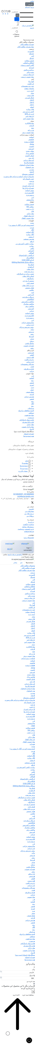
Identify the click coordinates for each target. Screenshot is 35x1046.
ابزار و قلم (30, 350)
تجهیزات (31, 220)
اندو (33, 79)
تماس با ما (30, 457)
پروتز (32, 121)
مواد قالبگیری (29, 123)
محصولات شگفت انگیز (26, 42)
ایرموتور (31, 237)
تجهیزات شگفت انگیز (27, 44)
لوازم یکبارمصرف (28, 422)
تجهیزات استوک (29, 434)
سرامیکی (31, 408)
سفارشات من (29, 511)
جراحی (31, 311)
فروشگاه (31, 441)
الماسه (31, 378)
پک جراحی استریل (28, 186)
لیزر (32, 197)
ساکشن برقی (29, 306)
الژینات (31, 125)
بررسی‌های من (29, 514)
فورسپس (31, 353)
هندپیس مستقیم (29, 239)
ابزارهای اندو (30, 116)
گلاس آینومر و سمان (27, 65)
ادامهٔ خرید (16, 995)
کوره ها (31, 336)
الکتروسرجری (29, 193)
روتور (32, 334)
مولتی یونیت (30, 151)
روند (32, 380)
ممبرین (31, 170)
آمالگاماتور (30, 299)
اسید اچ (31, 68)
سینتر (32, 339)
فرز (32, 376)
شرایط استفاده (29, 531)
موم (32, 128)
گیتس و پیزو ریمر (28, 112)
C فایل (32, 105)
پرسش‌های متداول (28, 527)
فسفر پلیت (30, 283)
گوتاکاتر (31, 253)
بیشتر (15, 562)
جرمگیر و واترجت (28, 297)
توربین (32, 227)
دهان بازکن (30, 214)
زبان (33, 969)
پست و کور (30, 72)
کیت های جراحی (28, 160)
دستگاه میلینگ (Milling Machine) (23, 262)
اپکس (32, 248)
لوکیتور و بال (30, 153)
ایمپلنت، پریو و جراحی (27, 135)
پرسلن (32, 341)
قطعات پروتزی (29, 142)
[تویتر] (32, 502)
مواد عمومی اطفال (27, 218)
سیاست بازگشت (28, 524)
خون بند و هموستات (27, 86)
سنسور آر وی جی (28, 281)
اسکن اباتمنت (29, 156)
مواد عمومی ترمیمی (27, 77)
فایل (32, 211)
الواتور (32, 355)
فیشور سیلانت (29, 61)
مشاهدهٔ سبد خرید (28, 995)
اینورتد (32, 385)
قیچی (32, 367)
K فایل (32, 100)
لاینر (32, 56)
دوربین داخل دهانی (28, 285)
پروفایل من (30, 516)
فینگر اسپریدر (29, 98)
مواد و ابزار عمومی (28, 427)
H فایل (31, 102)
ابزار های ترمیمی (28, 74)
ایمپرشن (31, 149)
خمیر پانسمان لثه (28, 179)
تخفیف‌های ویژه (29, 538)
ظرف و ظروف (29, 369)
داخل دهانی (30, 269)
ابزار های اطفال (29, 216)
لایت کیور (31, 295)
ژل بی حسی (30, 209)
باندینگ (32, 58)
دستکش (31, 413)
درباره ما (31, 522)
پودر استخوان (29, 167)
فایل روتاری (30, 109)
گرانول (31, 172)
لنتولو (32, 107)
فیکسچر (31, 139)
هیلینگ (32, 144)
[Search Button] (16, 19)
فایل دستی (30, 95)
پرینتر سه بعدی (29, 271)
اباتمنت (31, 146)
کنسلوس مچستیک (28, 174)
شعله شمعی (30, 392)
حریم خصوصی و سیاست (26, 529)
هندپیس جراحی (29, 397)
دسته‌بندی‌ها (29, 562)
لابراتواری (31, 267)
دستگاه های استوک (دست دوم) (24, 431)
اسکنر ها (31, 265)
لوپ (32, 292)
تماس (32, 1)
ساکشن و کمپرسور (27, 302)
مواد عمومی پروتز (28, 132)
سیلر (32, 93)
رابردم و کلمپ (29, 360)
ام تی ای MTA (29, 114)
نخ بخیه (31, 181)
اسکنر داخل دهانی (28, 276)
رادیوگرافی (30, 278)
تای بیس (31, 158)
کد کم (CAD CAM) (28, 260)
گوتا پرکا (31, 81)
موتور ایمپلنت (29, 190)
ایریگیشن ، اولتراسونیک (26, 255)
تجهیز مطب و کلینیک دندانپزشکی (23, 445)
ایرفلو (32, 241)
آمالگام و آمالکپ (28, 63)
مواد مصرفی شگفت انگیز (25, 47)
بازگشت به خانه (27, 486)
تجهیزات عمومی (28, 346)
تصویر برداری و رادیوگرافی (25, 274)
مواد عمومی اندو (28, 119)
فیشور (32, 383)
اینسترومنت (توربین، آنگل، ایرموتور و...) (21, 225)
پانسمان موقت (29, 88)
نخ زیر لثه (31, 130)
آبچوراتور (31, 251)
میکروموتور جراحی (27, 322)
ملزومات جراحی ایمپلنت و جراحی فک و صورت (19, 176)
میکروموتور (30, 200)
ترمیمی (31, 49)
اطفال (32, 202)
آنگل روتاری (30, 234)
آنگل (32, 230)
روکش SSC (30, 207)
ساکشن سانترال (28, 304)
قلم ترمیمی (30, 357)
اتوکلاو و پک (30, 258)
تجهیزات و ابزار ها (28, 188)
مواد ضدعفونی (29, 415)
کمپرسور (31, 309)
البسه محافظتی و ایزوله (26, 411)
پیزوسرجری (30, 195)
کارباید (32, 394)
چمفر (32, 390)
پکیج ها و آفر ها (29, 163)
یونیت (32, 223)
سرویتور (31, 332)
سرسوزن (31, 417)
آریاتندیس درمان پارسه (15, 554)
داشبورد (31, 509)
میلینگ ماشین (29, 343)
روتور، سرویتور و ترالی (26, 327)
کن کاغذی (30, 84)
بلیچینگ (31, 54)
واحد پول (32, 975)
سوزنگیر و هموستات (27, 364)
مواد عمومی (30, 373)
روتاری (31, 246)
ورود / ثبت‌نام (29, 7)
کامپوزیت (31, 51)
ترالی (32, 329)
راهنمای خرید (29, 453)
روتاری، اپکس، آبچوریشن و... (24, 244)
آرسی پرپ (30, 91)
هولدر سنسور (29, 288)
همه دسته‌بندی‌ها (28, 436)
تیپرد (32, 387)
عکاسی (31, 290)
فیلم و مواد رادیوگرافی (26, 420)
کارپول (31, 429)
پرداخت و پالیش (29, 70)
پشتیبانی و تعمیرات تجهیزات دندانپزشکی (21, 449)
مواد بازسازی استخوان (26, 165)
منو (21, 562)
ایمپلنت (31, 137)
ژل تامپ (31, 183)
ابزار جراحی (30, 325)
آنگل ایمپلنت (30, 232)
